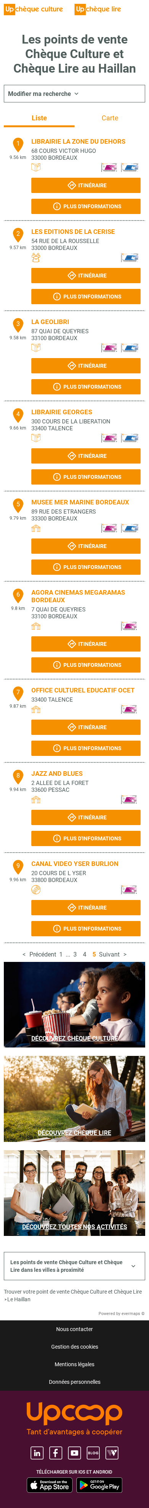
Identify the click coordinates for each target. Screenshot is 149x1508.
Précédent (42, 954)
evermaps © (133, 1313)
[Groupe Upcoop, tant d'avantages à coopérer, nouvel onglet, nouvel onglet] (74, 1419)
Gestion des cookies (74, 1347)
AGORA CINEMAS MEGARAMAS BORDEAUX (78, 596)
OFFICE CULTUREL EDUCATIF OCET (83, 690)
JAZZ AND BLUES (57, 773)
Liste (39, 118)
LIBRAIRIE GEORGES (61, 412)
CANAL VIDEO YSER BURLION (74, 864)
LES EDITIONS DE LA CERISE (73, 231)
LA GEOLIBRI (50, 322)
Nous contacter (74, 1329)
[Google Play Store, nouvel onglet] (99, 1485)
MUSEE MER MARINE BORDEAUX (80, 502)
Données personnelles (74, 1382)
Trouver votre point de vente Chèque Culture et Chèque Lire (73, 1292)
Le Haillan (19, 1299)
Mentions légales (74, 1364)
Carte (110, 118)
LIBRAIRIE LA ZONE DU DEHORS (78, 141)
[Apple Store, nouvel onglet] (50, 1485)
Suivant (109, 954)
